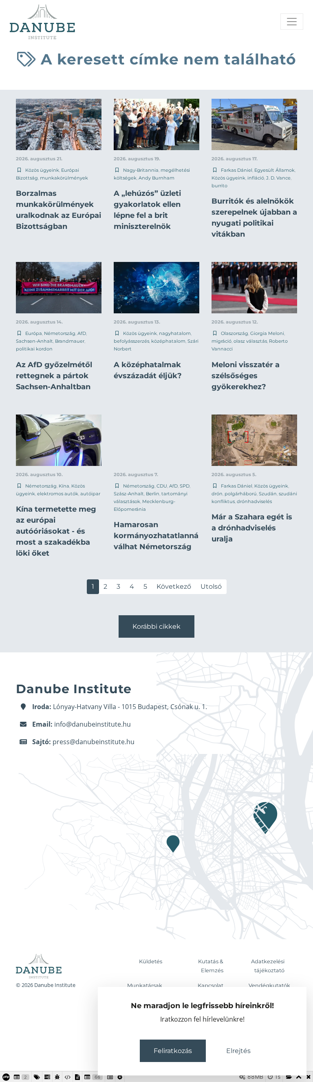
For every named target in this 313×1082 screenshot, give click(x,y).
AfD (81, 333)
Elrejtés (238, 1051)
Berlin (152, 494)
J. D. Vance (278, 178)
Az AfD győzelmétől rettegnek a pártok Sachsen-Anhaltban (54, 375)
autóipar (90, 494)
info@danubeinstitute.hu (92, 724)
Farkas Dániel (236, 170)
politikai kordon (34, 349)
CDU (161, 486)
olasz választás (250, 341)
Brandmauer (69, 341)
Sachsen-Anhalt (34, 341)
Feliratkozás (173, 1051)
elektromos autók (57, 494)
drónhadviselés (254, 501)
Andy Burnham (156, 178)
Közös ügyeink (42, 170)
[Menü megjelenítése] (291, 21)
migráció (221, 341)
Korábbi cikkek (156, 626)
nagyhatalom (175, 333)
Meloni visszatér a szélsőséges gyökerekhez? (246, 375)
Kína (64, 486)
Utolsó (211, 586)
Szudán (268, 494)
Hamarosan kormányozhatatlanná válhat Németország (156, 535)
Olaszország (234, 333)
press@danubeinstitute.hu (93, 741)
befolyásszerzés (131, 341)
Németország (59, 333)
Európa (33, 333)
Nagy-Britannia (141, 170)
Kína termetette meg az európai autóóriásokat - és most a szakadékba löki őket (56, 531)
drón (217, 494)
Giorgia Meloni (267, 333)
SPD (185, 486)
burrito (219, 185)
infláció (255, 178)
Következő (173, 586)
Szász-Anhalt (129, 494)
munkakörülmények (64, 178)
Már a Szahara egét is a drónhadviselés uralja (252, 527)
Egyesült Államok (274, 170)
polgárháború (241, 494)
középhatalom (168, 341)
